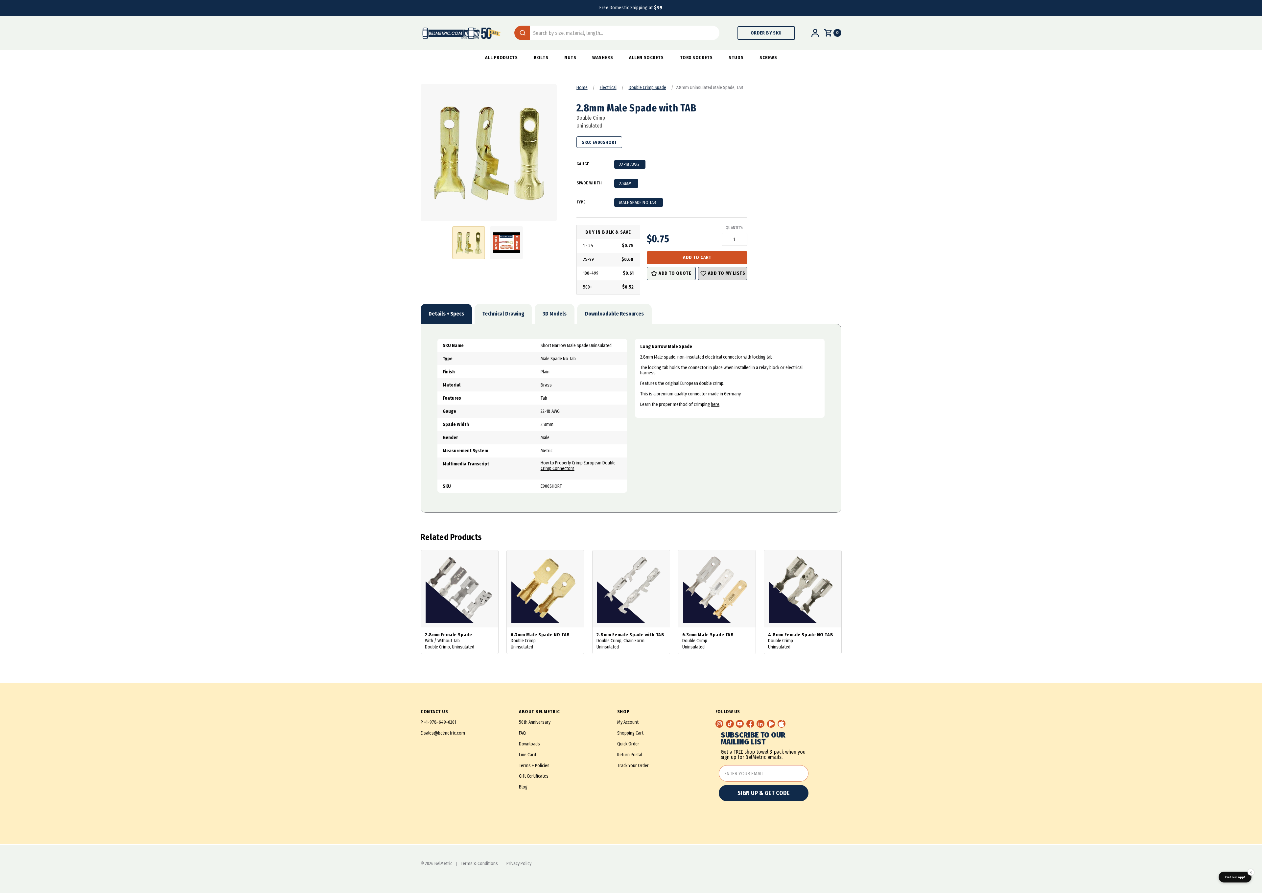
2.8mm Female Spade (448, 635)
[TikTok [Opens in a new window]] (730, 724)
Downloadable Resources (614, 314)
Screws (768, 57)
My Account (628, 722)
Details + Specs (446, 314)
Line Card (527, 755)
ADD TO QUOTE (675, 273)
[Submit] (522, 33)
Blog (523, 787)
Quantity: (734, 227)
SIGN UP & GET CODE (763, 793)
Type (581, 202)
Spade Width (589, 183)
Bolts (541, 57)
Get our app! (1235, 877)
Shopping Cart (630, 733)
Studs (736, 57)
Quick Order (628, 744)
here (715, 404)
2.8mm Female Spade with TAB (630, 635)
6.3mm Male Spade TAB (708, 635)
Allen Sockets (646, 57)
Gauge (582, 164)
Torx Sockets (696, 57)
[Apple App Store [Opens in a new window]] (781, 724)
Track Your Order (633, 765)
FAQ (522, 733)
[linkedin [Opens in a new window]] (760, 724)
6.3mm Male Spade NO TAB (540, 635)
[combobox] (616, 33)
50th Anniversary (534, 722)
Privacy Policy (518, 863)
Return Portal (629, 755)
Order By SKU (766, 33)
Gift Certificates (534, 776)
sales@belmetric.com (444, 733)
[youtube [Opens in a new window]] (740, 724)
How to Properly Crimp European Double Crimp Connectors (578, 465)
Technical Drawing (503, 314)
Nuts (570, 57)
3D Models (555, 314)
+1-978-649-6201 (440, 722)
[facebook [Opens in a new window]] (750, 724)
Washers (602, 57)
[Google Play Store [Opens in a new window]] (771, 724)
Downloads (529, 744)
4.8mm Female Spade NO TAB (800, 635)
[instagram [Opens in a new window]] (719, 724)
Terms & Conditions (479, 863)
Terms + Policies (534, 765)
